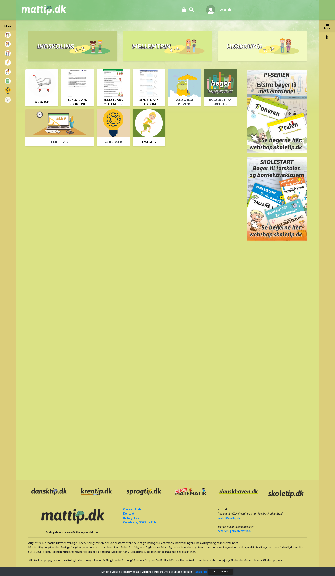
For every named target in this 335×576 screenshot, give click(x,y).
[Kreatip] (96, 491)
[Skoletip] (286, 493)
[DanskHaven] (238, 491)
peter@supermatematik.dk (234, 531)
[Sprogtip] (144, 491)
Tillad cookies (220, 571)
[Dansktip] (49, 491)
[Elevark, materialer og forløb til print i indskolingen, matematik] (72, 46)
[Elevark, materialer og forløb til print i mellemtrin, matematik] (167, 46)
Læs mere (201, 571)
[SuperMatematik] (191, 491)
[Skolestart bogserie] (277, 198)
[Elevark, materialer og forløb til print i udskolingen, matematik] (262, 46)
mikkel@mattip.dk (229, 518)
